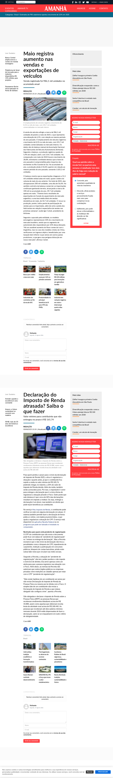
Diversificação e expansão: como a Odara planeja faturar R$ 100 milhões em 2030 (86, 88)
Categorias (11, 11)
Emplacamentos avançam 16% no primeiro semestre (45, 277)
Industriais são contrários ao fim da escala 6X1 (29, 300)
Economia (32, 261)
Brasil (25, 261)
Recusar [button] (89, 772)
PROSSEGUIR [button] (103, 772)
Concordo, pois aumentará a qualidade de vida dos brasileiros (86, 183)
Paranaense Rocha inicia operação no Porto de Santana (11, 88)
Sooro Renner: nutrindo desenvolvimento (29, 677)
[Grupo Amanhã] (56, 8)
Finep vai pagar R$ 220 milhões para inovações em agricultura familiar (59, 279)
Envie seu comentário (31, 368)
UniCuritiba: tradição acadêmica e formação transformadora (28, 657)
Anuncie (81, 8)
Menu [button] (11, 2)
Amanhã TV (23, 8)
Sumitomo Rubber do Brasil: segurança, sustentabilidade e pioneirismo (60, 657)
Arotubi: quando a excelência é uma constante (11, 401)
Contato (103, 8)
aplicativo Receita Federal (44, 522)
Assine (92, 8)
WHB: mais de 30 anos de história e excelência (11, 424)
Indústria (41, 261)
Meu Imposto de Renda (41, 510)
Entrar (94, 2)
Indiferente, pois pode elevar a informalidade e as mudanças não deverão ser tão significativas (85, 214)
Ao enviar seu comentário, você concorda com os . (44, 361)
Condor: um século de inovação (85, 108)
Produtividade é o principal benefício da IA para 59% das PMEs (45, 302)
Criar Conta (103, 2)
